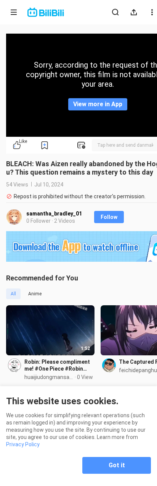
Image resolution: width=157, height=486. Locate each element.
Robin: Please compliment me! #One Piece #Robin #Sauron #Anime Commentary (57, 365)
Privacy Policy (23, 444)
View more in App (97, 104)
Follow (109, 217)
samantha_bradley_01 (54, 214)
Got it (117, 465)
